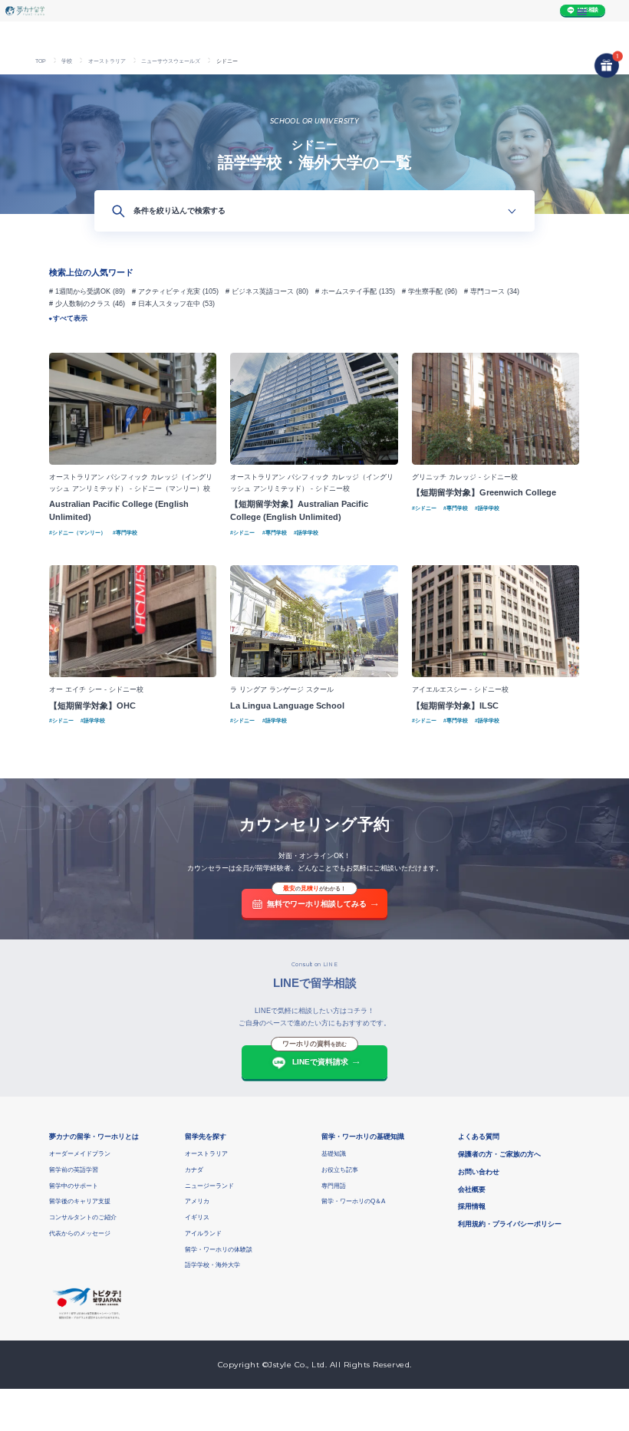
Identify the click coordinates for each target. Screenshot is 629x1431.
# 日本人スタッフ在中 (166, 304)
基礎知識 (333, 1153)
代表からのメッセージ (79, 1233)
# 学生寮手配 (422, 291)
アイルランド (203, 1233)
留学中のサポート (73, 1186)
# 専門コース (484, 291)
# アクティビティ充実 (166, 291)
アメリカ (197, 1201)
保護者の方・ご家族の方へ (499, 1154)
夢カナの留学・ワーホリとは (94, 1136)
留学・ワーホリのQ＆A (353, 1201)
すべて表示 (70, 318)
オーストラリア (206, 1153)
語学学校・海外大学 (212, 1265)
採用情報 (472, 1206)
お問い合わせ (478, 1172)
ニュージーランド (209, 1186)
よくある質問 (478, 1136)
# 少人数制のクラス (79, 304)
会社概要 (472, 1189)
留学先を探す (205, 1136)
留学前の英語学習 (73, 1169)
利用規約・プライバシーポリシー (509, 1224)
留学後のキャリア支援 (79, 1201)
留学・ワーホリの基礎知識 (362, 1136)
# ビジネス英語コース (260, 291)
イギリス (197, 1217)
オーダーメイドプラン (79, 1153)
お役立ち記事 (339, 1169)
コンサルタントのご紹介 (83, 1217)
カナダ (194, 1169)
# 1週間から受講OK (79, 291)
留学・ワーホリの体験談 (218, 1249)
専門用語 (333, 1186)
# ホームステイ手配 (346, 291)
